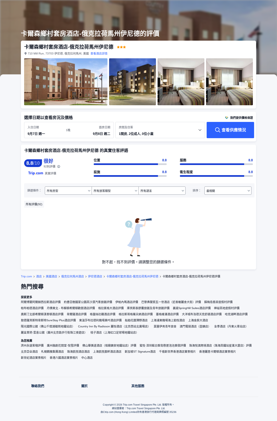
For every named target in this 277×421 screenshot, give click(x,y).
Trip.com (26, 276)
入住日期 (33, 127)
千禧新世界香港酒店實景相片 (177, 351)
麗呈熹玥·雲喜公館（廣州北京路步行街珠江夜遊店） (54, 332)
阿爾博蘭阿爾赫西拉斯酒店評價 (41, 302)
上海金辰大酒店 (198, 320)
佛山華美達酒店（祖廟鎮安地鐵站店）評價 (109, 345)
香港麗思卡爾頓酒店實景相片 (217, 351)
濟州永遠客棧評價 (32, 345)
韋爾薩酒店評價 (77, 314)
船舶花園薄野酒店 (136, 320)
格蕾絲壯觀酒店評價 (102, 314)
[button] (249, 6)
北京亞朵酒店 (29, 351)
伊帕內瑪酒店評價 (126, 302)
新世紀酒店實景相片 (33, 357)
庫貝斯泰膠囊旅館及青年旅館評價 (148, 308)
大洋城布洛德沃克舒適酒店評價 (202, 314)
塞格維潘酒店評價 (167, 314)
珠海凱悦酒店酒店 (78, 351)
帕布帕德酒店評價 (32, 308)
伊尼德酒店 (95, 276)
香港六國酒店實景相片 (64, 357)
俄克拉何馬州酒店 (72, 276)
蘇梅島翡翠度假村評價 (218, 302)
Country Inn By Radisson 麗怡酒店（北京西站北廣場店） (114, 326)
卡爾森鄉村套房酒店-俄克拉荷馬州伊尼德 (132, 276)
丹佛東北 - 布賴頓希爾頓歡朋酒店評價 (71, 308)
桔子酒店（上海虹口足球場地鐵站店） (114, 332)
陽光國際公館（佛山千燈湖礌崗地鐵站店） (48, 326)
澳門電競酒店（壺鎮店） (195, 326)
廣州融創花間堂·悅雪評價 (63, 345)
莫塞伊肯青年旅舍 (165, 326)
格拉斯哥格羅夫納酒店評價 (136, 314)
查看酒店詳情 (98, 53)
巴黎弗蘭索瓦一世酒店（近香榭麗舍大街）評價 (171, 302)
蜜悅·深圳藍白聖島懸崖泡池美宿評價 (163, 345)
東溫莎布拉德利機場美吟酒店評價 (100, 320)
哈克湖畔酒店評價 (236, 314)
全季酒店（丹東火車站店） (231, 326)
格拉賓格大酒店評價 (111, 308)
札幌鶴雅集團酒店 (52, 351)
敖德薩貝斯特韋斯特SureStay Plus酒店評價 (48, 320)
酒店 (39, 276)
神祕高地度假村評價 (226, 308)
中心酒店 (87, 357)
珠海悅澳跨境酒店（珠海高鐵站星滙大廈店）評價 (220, 345)
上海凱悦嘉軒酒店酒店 (107, 351)
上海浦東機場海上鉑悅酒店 (168, 320)
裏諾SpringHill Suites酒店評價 (192, 308)
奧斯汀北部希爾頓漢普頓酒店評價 (42, 314)
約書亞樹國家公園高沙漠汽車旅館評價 (88, 302)
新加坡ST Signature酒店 (140, 351)
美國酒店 (51, 276)
